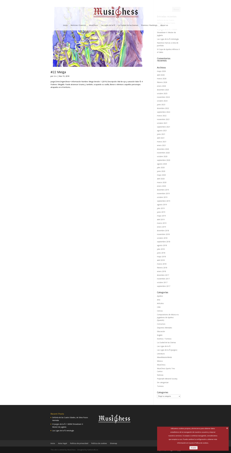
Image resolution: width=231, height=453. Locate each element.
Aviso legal (62, 443)
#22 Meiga (58, 72)
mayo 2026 (161, 71)
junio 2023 (161, 104)
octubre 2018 (162, 238)
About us (164, 25)
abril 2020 (161, 179)
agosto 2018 (162, 245)
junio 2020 (161, 171)
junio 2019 (161, 212)
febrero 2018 (162, 267)
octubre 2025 (162, 93)
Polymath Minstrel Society (167, 379)
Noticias (160, 375)
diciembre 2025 (163, 90)
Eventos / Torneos (164, 339)
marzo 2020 (161, 182)
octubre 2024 (162, 101)
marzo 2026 (161, 78)
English (159, 335)
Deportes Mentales (164, 328)
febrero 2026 (162, 82)
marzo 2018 (161, 264)
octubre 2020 (162, 156)
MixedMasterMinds (164, 357)
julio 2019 (161, 208)
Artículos (160, 303)
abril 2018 (161, 260)
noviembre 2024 (163, 97)
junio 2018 (161, 253)
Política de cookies (99, 443)
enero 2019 (161, 227)
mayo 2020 (161, 175)
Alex (55, 76)
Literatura (161, 354)
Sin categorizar (163, 382)
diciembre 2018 (163, 230)
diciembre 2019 (163, 190)
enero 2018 (161, 271)
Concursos (161, 324)
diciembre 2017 (163, 275)
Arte (158, 300)
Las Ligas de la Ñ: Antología (168, 39)
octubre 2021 (162, 123)
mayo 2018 (161, 256)
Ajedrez (160, 296)
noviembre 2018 (163, 234)
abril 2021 (161, 138)
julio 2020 (161, 167)
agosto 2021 (162, 130)
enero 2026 (161, 86)
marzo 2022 (161, 115)
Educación (161, 331)
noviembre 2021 (163, 119)
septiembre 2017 (163, 286)
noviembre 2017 (163, 279)
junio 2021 (161, 134)
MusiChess (93, 25)
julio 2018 (161, 249)
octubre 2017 (162, 282)
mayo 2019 (161, 216)
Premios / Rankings (149, 25)
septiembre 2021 (163, 127)
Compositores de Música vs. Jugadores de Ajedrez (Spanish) (168, 317)
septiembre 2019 (163, 201)
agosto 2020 (162, 164)
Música (160, 361)
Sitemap (113, 443)
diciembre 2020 (163, 149)
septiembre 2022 (163, 112)
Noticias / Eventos (78, 25)
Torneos (160, 386)
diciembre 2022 (163, 108)
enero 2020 (161, 186)
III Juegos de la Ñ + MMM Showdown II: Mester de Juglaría (167, 32)
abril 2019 (161, 219)
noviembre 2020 (163, 153)
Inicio (65, 25)
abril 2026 (161, 75)
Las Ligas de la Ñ (108, 25)
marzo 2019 (161, 223)
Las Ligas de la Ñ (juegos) (167, 350)
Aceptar (193, 448)
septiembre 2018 (163, 241)
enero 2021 (161, 145)
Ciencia (160, 311)
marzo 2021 (161, 141)
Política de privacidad (79, 443)
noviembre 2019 (163, 193)
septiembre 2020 (163, 160)
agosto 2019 (162, 204)
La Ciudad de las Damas (128, 25)
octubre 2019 (162, 197)
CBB (158, 307)
